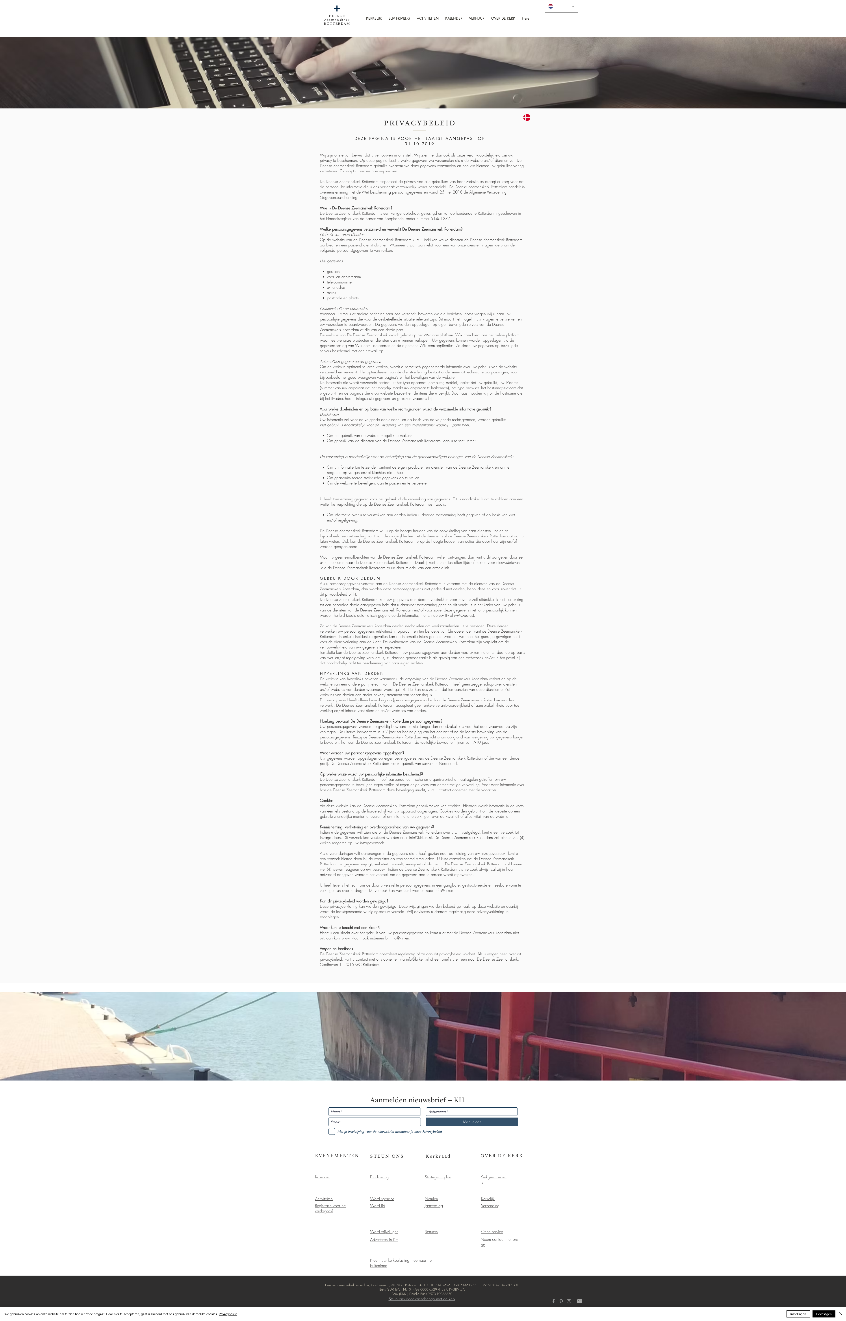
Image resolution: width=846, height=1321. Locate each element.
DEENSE (337, 16)
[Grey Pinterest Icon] (561, 1301)
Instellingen (798, 1314)
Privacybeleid (228, 1314)
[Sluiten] (840, 1313)
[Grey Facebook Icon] (553, 1301)
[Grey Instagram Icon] (569, 1301)
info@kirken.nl (420, 837)
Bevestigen (824, 1314)
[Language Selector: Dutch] (561, 6)
